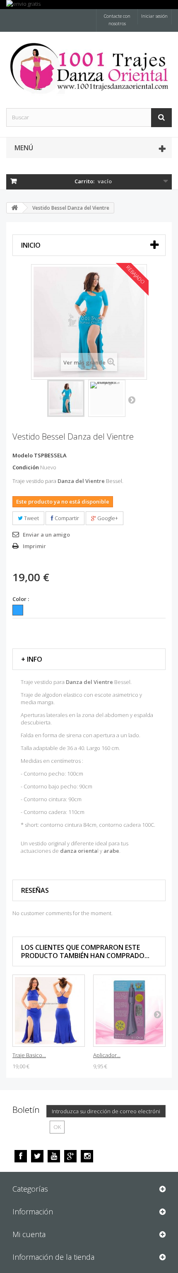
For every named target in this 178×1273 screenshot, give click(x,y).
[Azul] (18, 610)
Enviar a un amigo (46, 534)
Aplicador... (106, 1055)
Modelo (22, 455)
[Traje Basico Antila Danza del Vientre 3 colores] (48, 1011)
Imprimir (34, 546)
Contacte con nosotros (117, 19)
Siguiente (131, 399)
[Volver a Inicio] (14, 208)
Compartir (66, 518)
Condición (25, 467)
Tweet (31, 518)
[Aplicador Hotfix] (129, 1011)
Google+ (107, 518)
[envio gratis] (89, 4)
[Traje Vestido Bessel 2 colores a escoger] (66, 398)
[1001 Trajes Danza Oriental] (89, 68)
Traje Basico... (29, 1055)
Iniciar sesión (154, 16)
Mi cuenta (29, 1234)
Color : (21, 599)
